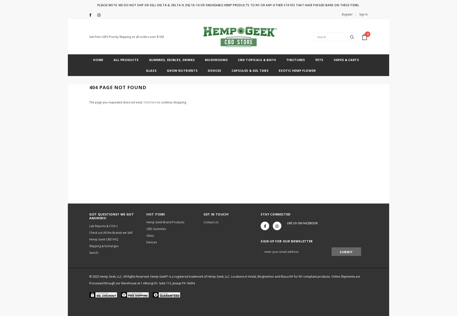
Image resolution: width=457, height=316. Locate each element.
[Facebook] (92, 15)
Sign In (363, 14)
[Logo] (239, 37)
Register (347, 14)
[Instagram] (100, 15)
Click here (150, 102)
